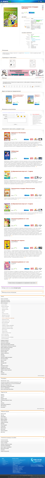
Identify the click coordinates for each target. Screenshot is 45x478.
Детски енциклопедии (5, 322)
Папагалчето (33, 38)
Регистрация (5, 463)
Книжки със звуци (5, 307)
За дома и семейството (5, 353)
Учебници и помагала (4, 340)
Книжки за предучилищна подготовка (14, 3)
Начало (4, 459)
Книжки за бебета (4, 304)
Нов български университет (6, 404)
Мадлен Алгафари (4, 419)
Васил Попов (3, 429)
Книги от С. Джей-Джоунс (5, 387)
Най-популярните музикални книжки (7, 386)
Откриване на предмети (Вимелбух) (8, 325)
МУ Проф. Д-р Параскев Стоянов (6, 400)
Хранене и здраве (4, 351)
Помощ (4, 464)
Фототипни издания (4, 358)
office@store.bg (41, 466)
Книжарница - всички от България (19, 459)
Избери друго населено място (38, 19)
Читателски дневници (5, 338)
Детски (15, 465)
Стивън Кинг (3, 426)
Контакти (4, 460)
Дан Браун (2, 423)
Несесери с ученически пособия (6, 444)
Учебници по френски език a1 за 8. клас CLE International (11, 383)
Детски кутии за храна (5, 448)
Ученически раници (4, 439)
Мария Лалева (3, 427)
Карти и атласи (3, 360)
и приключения (17, 470)
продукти (16, 463)
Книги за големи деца (5, 334)
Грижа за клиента (5, 461)
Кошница (4, 462)
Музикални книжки (5, 309)
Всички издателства (40, 408)
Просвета (2, 394)
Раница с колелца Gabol (5, 451)
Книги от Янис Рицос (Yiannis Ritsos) (7, 389)
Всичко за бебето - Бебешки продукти (18, 466)
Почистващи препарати (16, 461)
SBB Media (2, 395)
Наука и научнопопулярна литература (7, 344)
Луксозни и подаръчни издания (6, 357)
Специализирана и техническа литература (8, 346)
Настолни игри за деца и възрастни (18, 460)
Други (2, 371)
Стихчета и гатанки (5, 313)
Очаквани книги (4, 374)
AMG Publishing (3, 405)
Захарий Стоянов (4, 398)
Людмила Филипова (4, 422)
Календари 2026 (3, 362)
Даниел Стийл (3, 413)
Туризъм (2, 361)
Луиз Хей (2, 415)
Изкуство (2, 354)
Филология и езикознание (5, 343)
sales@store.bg (40, 465)
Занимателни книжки (5, 319)
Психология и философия (5, 348)
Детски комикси (4, 329)
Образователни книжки (6, 315)
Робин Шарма (3, 416)
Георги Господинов (4, 430)
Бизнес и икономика (4, 298)
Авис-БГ (2, 397)
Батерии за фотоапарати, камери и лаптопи (19, 472)
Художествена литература (5, 301)
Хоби (2, 364)
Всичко (17, 468)
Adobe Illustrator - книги (5, 380)
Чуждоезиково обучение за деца (7, 326)
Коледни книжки (4, 331)
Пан (1, 401)
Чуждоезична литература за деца (7, 328)
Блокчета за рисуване (4, 441)
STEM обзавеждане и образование (18, 467)
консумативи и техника (17, 462)
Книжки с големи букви (5, 316)
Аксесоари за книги (4, 367)
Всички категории (41, 375)
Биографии (3, 355)
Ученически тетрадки (5, 341)
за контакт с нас (39, 464)
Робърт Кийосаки (4, 420)
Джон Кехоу (3, 432)
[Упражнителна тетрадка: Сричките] (11, 17)
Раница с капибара (4, 442)
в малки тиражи (18, 469)
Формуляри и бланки (4, 365)
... (5, 3)
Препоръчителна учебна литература (7, 337)
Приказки (3, 310)
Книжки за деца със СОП (6, 321)
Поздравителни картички (5, 368)
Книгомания (3, 407)
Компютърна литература (5, 300)
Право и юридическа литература (6, 347)
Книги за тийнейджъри (5, 335)
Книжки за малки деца (5, 306)
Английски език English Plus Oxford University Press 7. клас (11, 382)
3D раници (3, 449)
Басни (3, 312)
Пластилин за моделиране (5, 445)
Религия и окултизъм (5, 350)
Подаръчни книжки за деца (6, 332)
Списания (2, 372)
